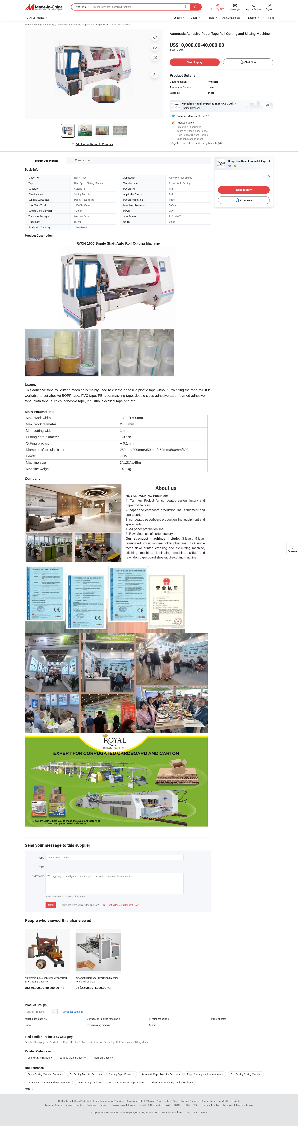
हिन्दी (195, 1105)
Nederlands (155, 1105)
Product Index (208, 1101)
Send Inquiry (195, 62)
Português (91, 1105)
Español (79, 1105)
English (68, 1105)
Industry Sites (171, 1101)
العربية (167, 1105)
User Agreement (168, 1112)
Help (211, 17)
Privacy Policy (200, 1112)
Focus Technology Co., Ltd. (126, 1112)
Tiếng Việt (228, 1105)
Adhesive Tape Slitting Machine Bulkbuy (172, 1082)
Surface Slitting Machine (73, 1057)
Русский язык (118, 1105)
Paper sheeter (218, 1018)
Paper (28, 1025)
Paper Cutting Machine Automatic (205, 1074)
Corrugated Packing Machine (102, 1018)
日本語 (187, 1105)
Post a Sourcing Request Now (121, 905)
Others (152, 1025)
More (28, 1088)
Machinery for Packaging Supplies (74, 24)
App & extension (231, 17)
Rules (271, 17)
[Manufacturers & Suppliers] (43, 7)
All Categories (36, 17)
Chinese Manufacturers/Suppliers (107, 1101)
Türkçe (216, 1105)
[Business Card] (268, 175)
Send (51, 904)
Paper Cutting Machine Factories (45, 1074)
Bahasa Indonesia (244, 1105)
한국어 (177, 1105)
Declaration (184, 1112)
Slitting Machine (100, 24)
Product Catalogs (73, 1011)
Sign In (175, 143)
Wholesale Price (153, 1101)
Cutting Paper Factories (121, 1074)
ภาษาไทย (205, 1105)
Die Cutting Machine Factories (86, 1074)
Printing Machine (158, 1018)
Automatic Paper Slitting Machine (125, 1082)
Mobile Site (224, 1101)
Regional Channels (189, 1101)
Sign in (269, 9)
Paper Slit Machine (121, 24)
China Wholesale (135, 1101)
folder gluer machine (36, 1018)
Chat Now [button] (250, 62)
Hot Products (64, 1101)
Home (28, 24)
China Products (81, 1101)
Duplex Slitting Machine (40, 1057)
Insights (236, 1101)
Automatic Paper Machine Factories (161, 1074)
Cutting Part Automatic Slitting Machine (49, 1082)
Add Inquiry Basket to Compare (94, 144)
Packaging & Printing (44, 24)
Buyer (194, 17)
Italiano (131, 1105)
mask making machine (99, 1025)
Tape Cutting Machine (89, 1082)
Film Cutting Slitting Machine (246, 1074)
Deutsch (143, 1105)
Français (104, 1105)
